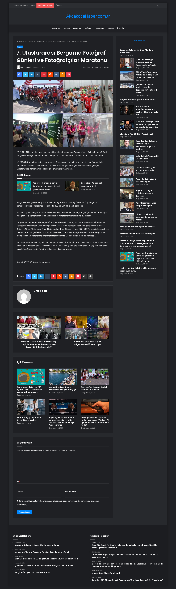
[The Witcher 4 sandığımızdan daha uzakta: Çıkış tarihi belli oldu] (127, 110)
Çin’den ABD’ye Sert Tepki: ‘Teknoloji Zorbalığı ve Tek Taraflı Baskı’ (146, 88)
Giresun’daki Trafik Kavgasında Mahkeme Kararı (146, 217)
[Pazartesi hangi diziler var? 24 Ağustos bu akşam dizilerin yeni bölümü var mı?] (24, 186)
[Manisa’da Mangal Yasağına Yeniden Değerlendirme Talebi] (127, 63)
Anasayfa (56, 28)
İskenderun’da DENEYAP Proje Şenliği (136, 134)
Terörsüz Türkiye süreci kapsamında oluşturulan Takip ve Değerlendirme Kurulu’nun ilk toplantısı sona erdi (137, 243)
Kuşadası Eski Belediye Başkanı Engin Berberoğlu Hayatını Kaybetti (146, 145)
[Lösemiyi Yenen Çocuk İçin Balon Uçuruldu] (127, 171)
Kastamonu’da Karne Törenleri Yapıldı (138, 233)
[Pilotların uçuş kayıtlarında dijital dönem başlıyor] (31, 407)
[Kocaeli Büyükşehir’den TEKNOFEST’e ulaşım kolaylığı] (63, 377)
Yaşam (111, 28)
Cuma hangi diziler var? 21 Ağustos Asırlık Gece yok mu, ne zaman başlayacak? (30, 389)
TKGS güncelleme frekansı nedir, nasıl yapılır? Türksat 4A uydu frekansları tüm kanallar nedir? (95, 421)
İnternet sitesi (70, 491)
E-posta (20, 491)
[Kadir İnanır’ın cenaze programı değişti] (127, 206)
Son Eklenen (139, 40)
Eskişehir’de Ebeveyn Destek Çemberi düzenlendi (94, 388)
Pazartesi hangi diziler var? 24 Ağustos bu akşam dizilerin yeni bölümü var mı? (47, 186)
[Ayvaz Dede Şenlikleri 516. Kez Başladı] (127, 182)
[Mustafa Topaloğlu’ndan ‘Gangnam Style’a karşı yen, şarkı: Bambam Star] (127, 125)
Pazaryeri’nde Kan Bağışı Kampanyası (137, 226)
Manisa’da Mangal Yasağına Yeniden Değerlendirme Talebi (146, 62)
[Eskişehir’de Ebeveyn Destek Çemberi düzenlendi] (95, 377)
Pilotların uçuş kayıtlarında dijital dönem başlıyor (29, 418)
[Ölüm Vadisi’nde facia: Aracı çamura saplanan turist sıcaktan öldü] (127, 75)
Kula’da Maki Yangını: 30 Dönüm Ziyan (147, 157)
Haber (67, 28)
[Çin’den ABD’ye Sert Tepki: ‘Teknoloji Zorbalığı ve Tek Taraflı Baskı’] (127, 88)
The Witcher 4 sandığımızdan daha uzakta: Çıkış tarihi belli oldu (147, 110)
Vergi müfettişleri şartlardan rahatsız (137, 99)
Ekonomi (77, 28)
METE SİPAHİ (26, 67)
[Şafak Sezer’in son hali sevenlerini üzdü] (72, 186)
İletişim (120, 28)
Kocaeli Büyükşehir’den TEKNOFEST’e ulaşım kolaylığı (62, 388)
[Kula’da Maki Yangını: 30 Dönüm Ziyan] (127, 159)
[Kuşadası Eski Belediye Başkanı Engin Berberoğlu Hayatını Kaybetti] (127, 144)
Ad (18, 482)
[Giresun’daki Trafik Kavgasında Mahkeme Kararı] (127, 218)
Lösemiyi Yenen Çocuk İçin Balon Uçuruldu (146, 169)
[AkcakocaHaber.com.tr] (88, 16)
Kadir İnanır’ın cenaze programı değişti (146, 204)
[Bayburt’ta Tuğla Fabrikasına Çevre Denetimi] (127, 194)
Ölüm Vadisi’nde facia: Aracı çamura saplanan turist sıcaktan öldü (81, 5)
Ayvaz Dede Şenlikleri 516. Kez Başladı (146, 180)
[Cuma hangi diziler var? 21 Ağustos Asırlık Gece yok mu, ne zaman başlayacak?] (31, 377)
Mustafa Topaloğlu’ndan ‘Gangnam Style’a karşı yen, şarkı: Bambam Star (147, 124)
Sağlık (88, 28)
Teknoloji (99, 28)
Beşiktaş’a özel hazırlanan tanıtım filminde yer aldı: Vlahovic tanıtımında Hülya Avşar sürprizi (61, 421)
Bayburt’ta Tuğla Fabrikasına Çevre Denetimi (144, 193)
